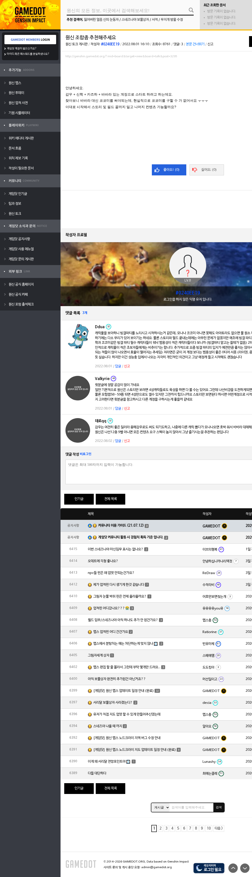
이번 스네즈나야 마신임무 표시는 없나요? (115, 549)
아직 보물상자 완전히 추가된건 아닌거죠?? (117, 679)
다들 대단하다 (97, 773)
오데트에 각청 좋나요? (103, 561)
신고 (210, 44)
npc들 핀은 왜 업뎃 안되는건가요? (111, 573)
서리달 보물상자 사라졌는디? (113, 703)
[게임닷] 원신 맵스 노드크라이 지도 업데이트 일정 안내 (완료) (134, 750)
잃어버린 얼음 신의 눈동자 (101, 20)
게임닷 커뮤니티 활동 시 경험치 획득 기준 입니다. (130, 537)
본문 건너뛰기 (195, 44)
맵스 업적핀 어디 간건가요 (110, 632)
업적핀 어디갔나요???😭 (111, 608)
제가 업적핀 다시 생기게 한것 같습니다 (118, 585)
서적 (155, 20)
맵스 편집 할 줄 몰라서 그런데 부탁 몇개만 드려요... (126, 667)
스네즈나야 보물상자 (135, 20)
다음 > (219, 828)
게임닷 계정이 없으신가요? (22, 48)
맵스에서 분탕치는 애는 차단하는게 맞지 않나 (123, 644)
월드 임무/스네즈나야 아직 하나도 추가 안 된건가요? (123, 620)
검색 (219, 807)
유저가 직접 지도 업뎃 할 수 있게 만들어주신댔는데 (126, 714)
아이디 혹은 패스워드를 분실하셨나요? (28, 54)
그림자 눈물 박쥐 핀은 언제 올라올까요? (120, 596)
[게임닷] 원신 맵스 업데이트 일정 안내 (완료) (123, 691)
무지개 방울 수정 (172, 20)
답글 (118, 366)
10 (209, 828)
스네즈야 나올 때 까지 (107, 726)
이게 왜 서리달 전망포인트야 (107, 762)
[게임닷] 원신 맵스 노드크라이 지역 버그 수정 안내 (126, 738)
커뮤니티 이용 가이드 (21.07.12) (121, 525)
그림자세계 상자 (98, 655)
